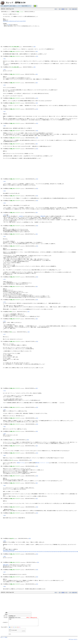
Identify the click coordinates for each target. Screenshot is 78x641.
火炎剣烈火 (21, 216)
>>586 (4, 455)
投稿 (9, 634)
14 (66, 9)
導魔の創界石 (6, 564)
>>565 (4, 203)
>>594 (4, 556)
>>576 (4, 321)
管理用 (25, 5)
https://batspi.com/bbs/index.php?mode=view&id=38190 (14, 21)
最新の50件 (74, 9)
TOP (2, 5)
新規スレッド (16, 5)
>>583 (4, 433)
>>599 (4, 586)
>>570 (4, 236)
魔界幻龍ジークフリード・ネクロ (42, 462)
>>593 (4, 515)
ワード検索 (21, 5)
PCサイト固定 (4, 637)
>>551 (4, 58)
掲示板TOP (6, 5)
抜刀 (8, 216)
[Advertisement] (35, 37)
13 (64, 9)
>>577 (4, 334)
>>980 (9, 24)
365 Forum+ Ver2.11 (73, 639)
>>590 (4, 485)
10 (59, 9)
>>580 (4, 409)
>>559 (4, 125)
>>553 (4, 69)
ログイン (29, 5)
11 (61, 9)
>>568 (4, 215)
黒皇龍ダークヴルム (21, 462)
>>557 (4, 111)
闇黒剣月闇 (42, 216)
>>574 (4, 302)
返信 (35, 46)
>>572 (4, 279)
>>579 (4, 390)
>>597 (4, 572)
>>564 (4, 181)
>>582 (4, 426)
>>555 (4, 85)
